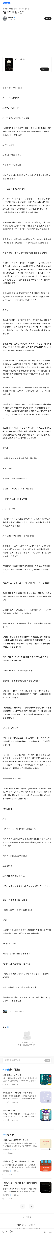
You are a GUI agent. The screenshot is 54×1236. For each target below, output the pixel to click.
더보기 (50, 2)
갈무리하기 (45, 1231)
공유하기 (50, 1231)
